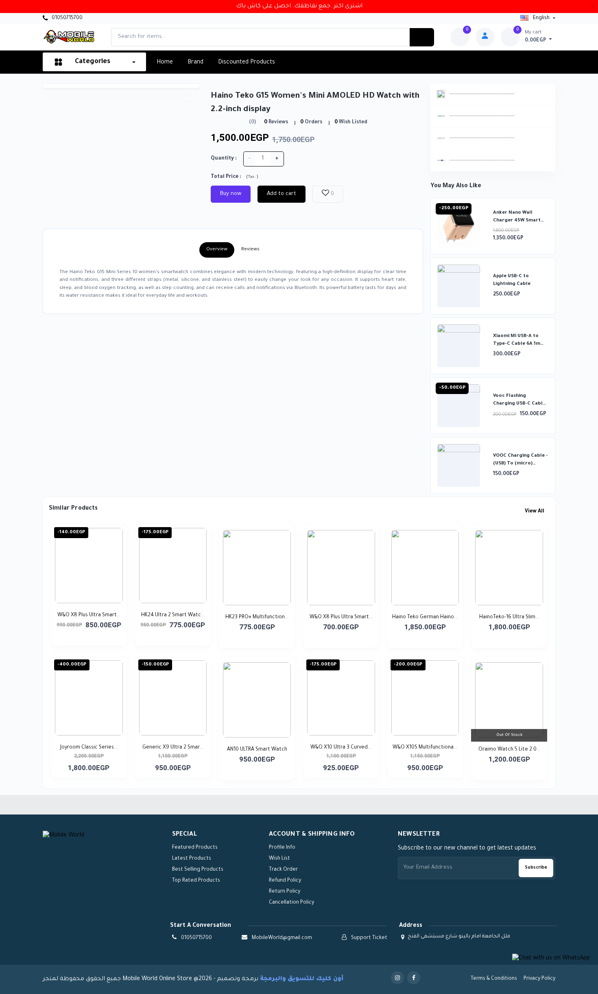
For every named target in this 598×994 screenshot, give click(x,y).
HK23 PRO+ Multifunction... (256, 617)
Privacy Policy (539, 979)
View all (535, 512)
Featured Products (195, 848)
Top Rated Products (196, 881)
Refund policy (285, 881)
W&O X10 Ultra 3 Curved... (340, 748)
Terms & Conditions (494, 979)
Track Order (283, 870)
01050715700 (66, 18)
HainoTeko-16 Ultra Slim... (509, 617)
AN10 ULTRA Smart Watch (257, 750)
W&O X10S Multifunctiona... (425, 748)
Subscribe (536, 867)
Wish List (279, 859)
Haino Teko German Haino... (425, 617)
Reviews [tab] (250, 249)
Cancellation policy (291, 903)
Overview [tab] (216, 249)
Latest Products (191, 859)
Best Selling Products (197, 870)
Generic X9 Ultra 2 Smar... (172, 748)
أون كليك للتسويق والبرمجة (301, 979)
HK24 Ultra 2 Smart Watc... (173, 615)
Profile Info (282, 848)
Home (165, 62)
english (541, 18)
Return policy (284, 892)
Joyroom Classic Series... (89, 748)
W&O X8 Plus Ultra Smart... (88, 615)
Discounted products (246, 62)
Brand (195, 62)
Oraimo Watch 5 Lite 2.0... (509, 750)
